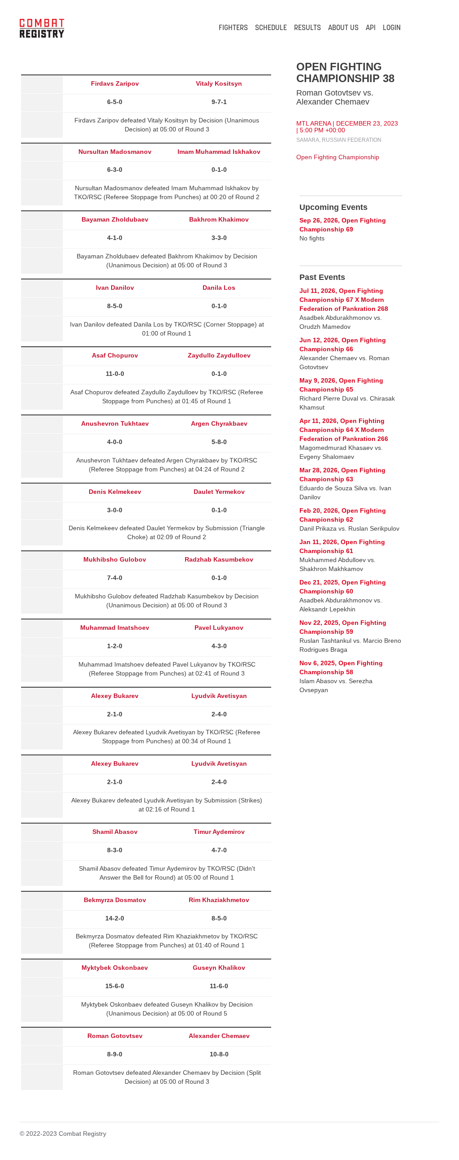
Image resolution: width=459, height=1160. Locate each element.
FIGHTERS (233, 28)
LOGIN (392, 28)
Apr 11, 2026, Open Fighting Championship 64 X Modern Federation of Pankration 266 (343, 429)
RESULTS (307, 28)
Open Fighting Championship (337, 157)
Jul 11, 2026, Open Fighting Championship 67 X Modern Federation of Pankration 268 (343, 299)
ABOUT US (343, 28)
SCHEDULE (271, 28)
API (371, 28)
